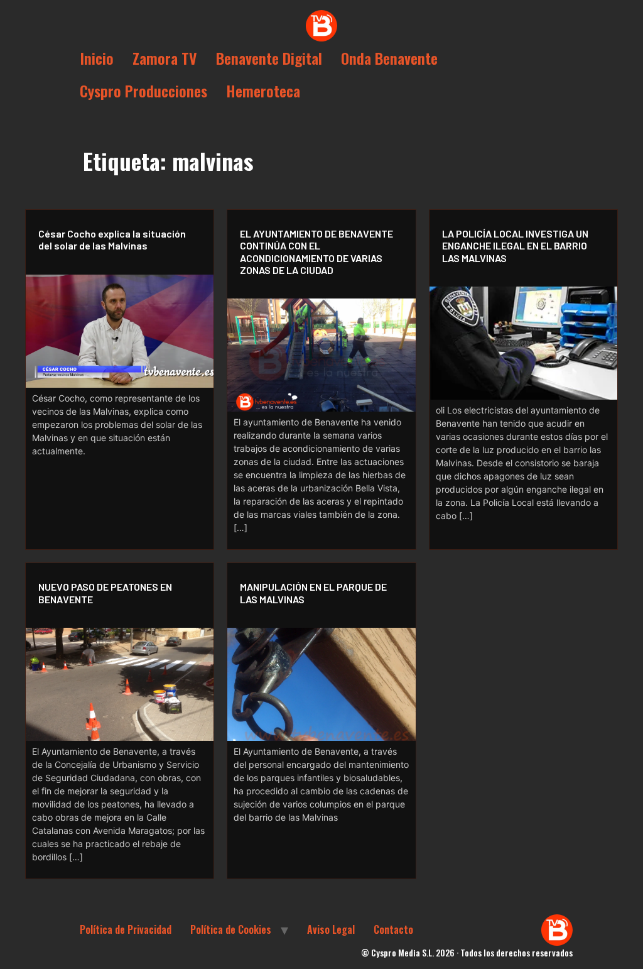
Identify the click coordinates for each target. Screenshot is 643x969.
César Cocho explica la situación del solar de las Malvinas (112, 239)
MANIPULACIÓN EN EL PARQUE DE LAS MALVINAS (313, 593)
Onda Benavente (389, 58)
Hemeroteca (263, 90)
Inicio (97, 58)
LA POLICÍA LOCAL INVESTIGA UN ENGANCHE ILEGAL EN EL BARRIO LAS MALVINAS (515, 245)
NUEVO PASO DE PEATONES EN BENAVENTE (105, 593)
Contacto (393, 929)
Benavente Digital (269, 58)
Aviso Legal (331, 929)
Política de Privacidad (125, 929)
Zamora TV (164, 58)
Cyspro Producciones (143, 90)
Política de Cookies (230, 929)
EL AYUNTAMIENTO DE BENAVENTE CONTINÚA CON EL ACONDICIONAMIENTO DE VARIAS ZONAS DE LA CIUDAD (316, 251)
